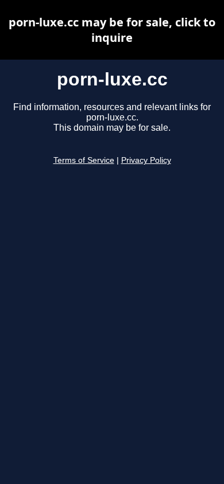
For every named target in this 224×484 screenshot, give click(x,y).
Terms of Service (83, 160)
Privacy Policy (146, 160)
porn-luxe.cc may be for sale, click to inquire (112, 29)
